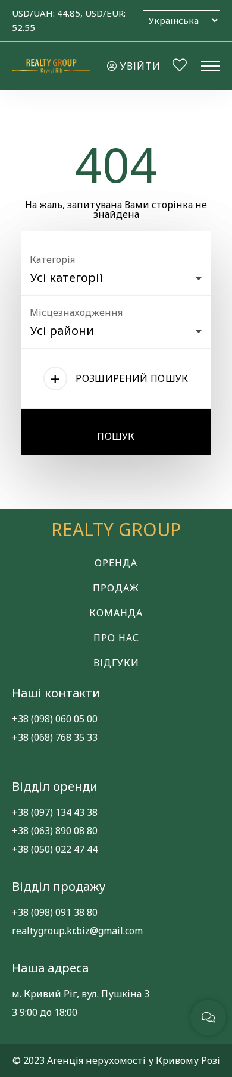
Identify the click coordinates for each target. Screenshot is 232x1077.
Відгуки (116, 662)
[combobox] (116, 275)
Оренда (116, 562)
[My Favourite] (180, 66)
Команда (116, 612)
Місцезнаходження (76, 312)
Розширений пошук (132, 378)
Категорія (52, 259)
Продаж (116, 587)
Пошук (116, 436)
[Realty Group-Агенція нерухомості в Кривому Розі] (51, 66)
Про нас (116, 637)
